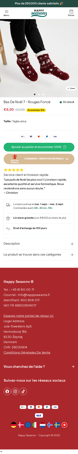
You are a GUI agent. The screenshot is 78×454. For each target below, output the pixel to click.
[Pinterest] (15, 391)
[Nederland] (43, 425)
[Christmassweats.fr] (39, 13)
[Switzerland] (64, 425)
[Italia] (35, 425)
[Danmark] (21, 425)
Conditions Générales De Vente (27, 353)
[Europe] (28, 425)
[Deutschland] (14, 425)
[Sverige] (57, 425)
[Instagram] (7, 391)
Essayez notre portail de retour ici (29, 316)
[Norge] (50, 425)
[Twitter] (23, 391)
